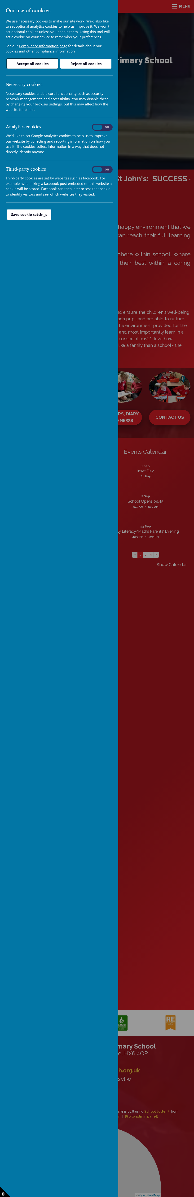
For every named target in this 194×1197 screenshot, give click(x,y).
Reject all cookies (86, 63)
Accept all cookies (32, 63)
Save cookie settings (29, 214)
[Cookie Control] (5, 1191)
